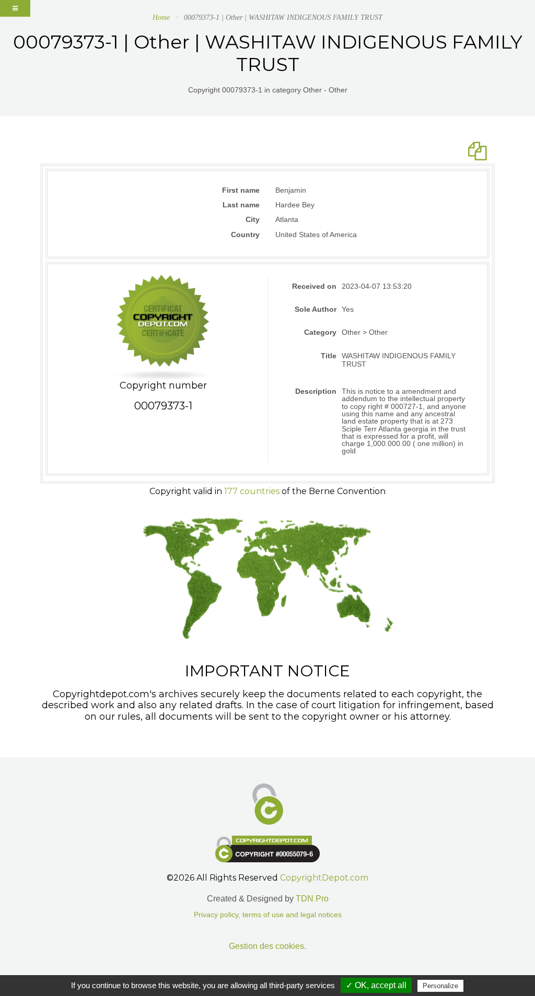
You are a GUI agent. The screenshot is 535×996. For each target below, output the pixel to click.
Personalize (440, 986)
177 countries (252, 491)
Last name (241, 205)
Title (328, 355)
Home (161, 17)
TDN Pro (312, 898)
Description (315, 391)
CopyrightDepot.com (324, 878)
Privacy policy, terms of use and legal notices (268, 915)
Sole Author (315, 309)
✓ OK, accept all (376, 985)
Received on (314, 286)
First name (241, 190)
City (253, 219)
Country (245, 234)
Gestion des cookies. (267, 946)
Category (320, 332)
